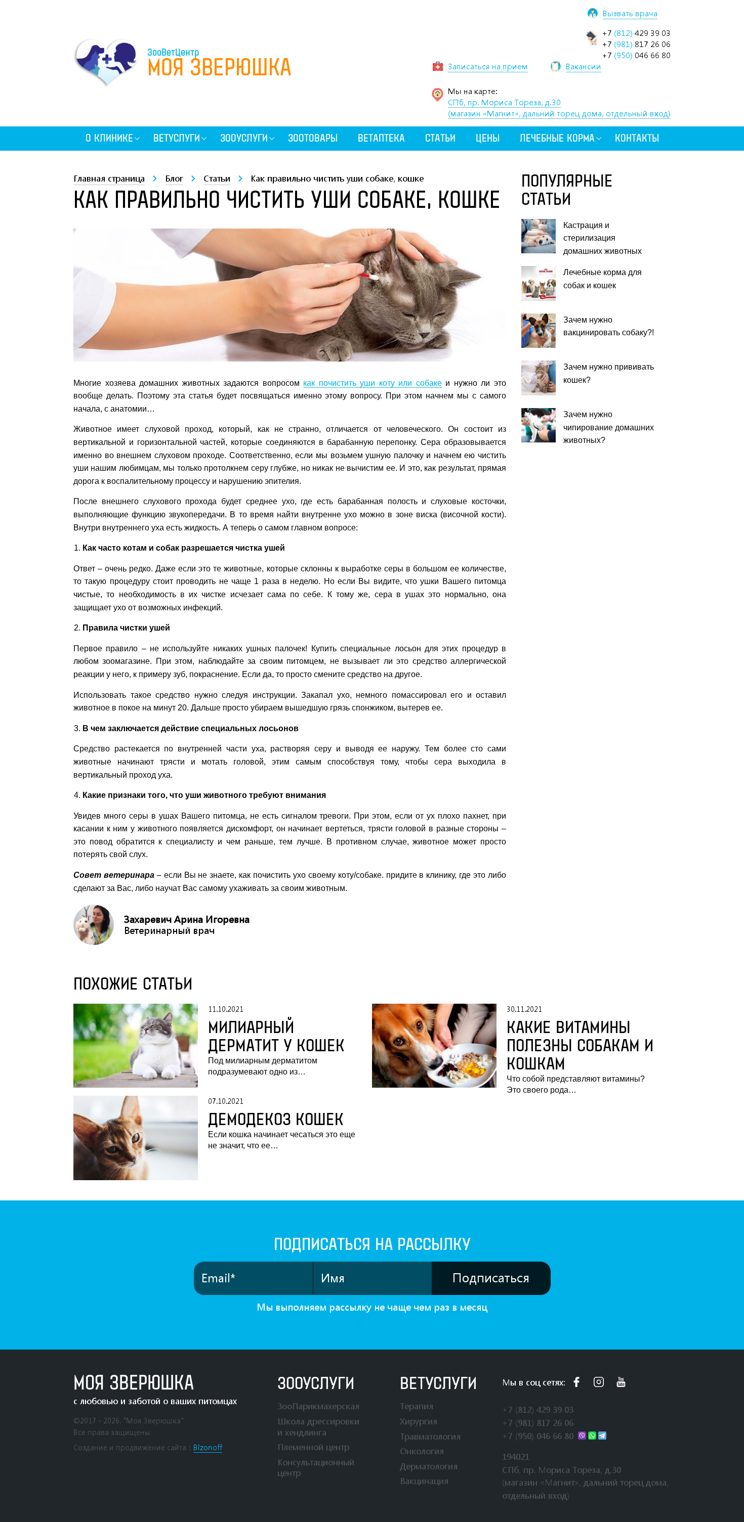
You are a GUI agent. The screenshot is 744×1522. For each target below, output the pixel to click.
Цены (488, 138)
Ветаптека (381, 138)
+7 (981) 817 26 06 (537, 1422)
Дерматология (429, 1466)
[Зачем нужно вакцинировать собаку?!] (538, 331)
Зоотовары (313, 138)
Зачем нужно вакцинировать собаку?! (608, 326)
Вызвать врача (630, 13)
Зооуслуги (244, 138)
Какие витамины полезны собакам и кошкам (580, 1046)
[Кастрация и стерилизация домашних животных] (538, 236)
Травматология (430, 1436)
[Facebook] (576, 1382)
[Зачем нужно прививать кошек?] (538, 378)
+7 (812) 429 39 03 (537, 1409)
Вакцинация (424, 1480)
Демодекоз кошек (276, 1120)
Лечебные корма (557, 138)
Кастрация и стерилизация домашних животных (602, 238)
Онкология (422, 1451)
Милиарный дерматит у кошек (276, 1037)
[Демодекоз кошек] (135, 1138)
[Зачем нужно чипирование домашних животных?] (538, 425)
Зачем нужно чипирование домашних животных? (608, 427)
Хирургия (418, 1421)
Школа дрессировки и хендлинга (318, 1427)
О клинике (109, 138)
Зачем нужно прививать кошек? (608, 373)
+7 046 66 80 (636, 55)
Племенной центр (313, 1447)
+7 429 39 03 (636, 33)
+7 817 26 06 (636, 44)
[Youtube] (621, 1382)
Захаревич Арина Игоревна (187, 919)
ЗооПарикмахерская (318, 1406)
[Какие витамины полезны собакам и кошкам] (434, 1050)
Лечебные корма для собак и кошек (602, 279)
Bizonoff (207, 1447)
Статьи (440, 138)
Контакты (637, 138)
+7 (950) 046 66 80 (537, 1435)
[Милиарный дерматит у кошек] (135, 1046)
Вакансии (583, 66)
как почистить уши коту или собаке (372, 383)
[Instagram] (599, 1382)
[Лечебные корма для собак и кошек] (538, 283)
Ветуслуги (176, 138)
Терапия (416, 1406)
